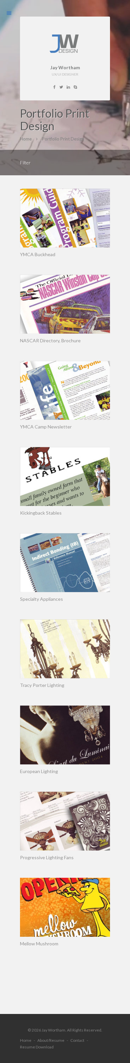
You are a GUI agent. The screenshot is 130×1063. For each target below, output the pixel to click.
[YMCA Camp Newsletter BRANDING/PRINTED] (65, 390)
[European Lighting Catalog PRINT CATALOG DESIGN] (65, 734)
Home (25, 1040)
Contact (77, 1040)
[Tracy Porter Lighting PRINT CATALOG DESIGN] (65, 648)
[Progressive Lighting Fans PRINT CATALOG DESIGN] (65, 821)
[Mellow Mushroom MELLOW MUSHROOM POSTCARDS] (65, 907)
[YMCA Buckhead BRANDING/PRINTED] (65, 218)
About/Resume (50, 1040)
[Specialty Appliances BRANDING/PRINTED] (65, 562)
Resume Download (37, 1046)
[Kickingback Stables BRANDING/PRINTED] (65, 476)
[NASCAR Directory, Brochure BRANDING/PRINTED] (65, 304)
